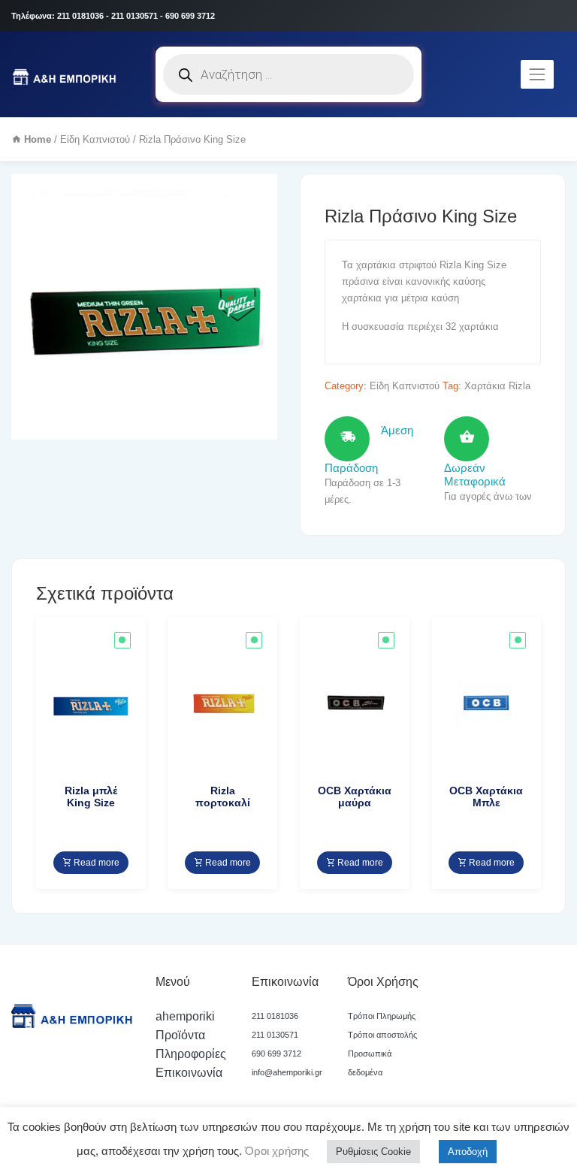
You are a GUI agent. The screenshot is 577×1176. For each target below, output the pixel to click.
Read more (95, 862)
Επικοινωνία (189, 1072)
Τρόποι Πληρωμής (381, 1015)
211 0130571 (275, 1034)
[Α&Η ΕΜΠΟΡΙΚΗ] (66, 74)
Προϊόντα (180, 1035)
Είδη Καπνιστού (95, 139)
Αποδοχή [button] (468, 1151)
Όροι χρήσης (275, 1150)
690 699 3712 (276, 1053)
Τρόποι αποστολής (382, 1034)
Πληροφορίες (191, 1054)
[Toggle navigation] (537, 74)
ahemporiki (185, 1016)
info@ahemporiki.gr (287, 1072)
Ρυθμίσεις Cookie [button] (373, 1151)
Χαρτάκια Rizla (497, 385)
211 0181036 (275, 1015)
